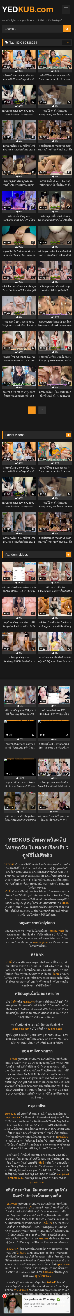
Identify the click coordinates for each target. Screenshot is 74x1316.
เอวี (30, 1207)
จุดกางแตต (63, 1264)
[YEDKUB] (30, 9)
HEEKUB (12, 1058)
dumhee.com (55, 1028)
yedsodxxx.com (20, 1028)
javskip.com (37, 1182)
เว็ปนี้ (8, 891)
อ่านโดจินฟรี (20, 1290)
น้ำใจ (14, 1001)
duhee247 (10, 1113)
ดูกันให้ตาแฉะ (16, 1178)
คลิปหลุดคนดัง (56, 930)
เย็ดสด (65, 903)
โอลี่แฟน (47, 1223)
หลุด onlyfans (40, 942)
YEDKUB (9, 864)
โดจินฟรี (51, 1282)
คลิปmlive (48, 1272)
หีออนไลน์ (62, 1136)
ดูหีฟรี (41, 1162)
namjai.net (28, 1001)
